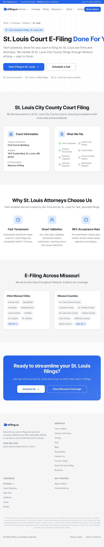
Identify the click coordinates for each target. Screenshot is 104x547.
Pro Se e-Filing (61, 461)
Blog (57, 447)
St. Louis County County (70, 302)
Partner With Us (62, 488)
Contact (80, 9)
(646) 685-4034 (10, 443)
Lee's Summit (14, 313)
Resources (56, 9)
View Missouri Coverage (67, 389)
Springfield (28, 302)
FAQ (56, 442)
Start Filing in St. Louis (22, 66)
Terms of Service (93, 537)
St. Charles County (86, 307)
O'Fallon (27, 313)
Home (5, 23)
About (69, 9)
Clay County (64, 318)
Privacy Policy (76, 537)
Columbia (12, 307)
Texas (6, 502)
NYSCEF (40, 2)
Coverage (35, 9)
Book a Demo (93, 9)
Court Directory (10, 488)
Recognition (60, 452)
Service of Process (63, 433)
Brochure (59, 470)
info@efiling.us (11, 2)
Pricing (46, 9)
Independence (27, 307)
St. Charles (27, 318)
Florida (6, 506)
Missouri (26, 23)
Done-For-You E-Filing (64, 465)
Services (22, 9)
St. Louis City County (68, 313)
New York (7, 493)
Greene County (88, 313)
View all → (12, 324)
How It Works (60, 429)
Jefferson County (82, 318)
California (7, 497)
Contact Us (29, 389)
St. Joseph (13, 318)
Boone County (65, 324)
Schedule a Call (61, 66)
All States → (8, 483)
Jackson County (66, 307)
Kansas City (13, 302)
